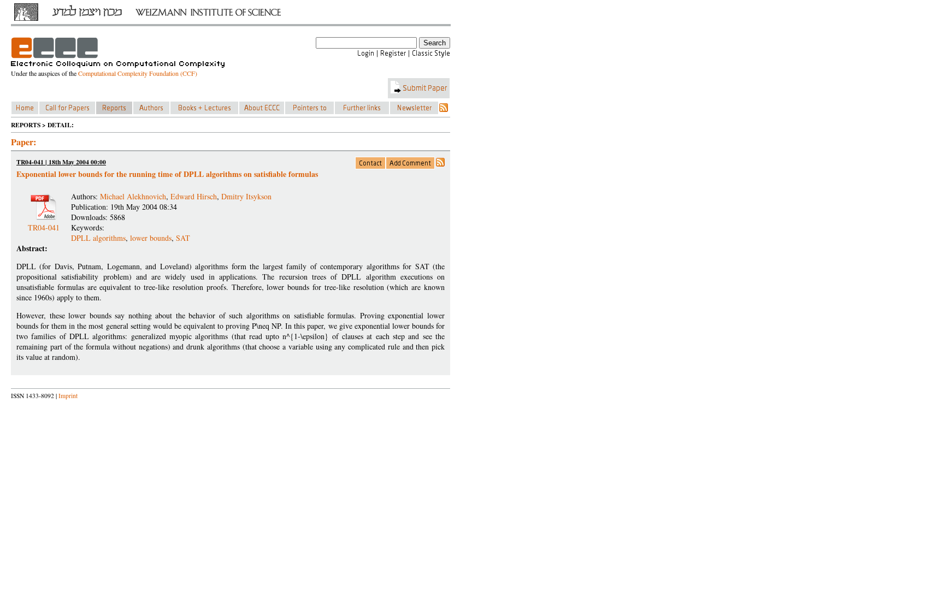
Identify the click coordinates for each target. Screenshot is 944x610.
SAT (183, 238)
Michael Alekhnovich (133, 196)
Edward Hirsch (193, 196)
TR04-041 (44, 223)
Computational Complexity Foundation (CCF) (137, 73)
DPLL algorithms (98, 238)
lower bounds (151, 238)
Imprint (68, 396)
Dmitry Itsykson (246, 196)
